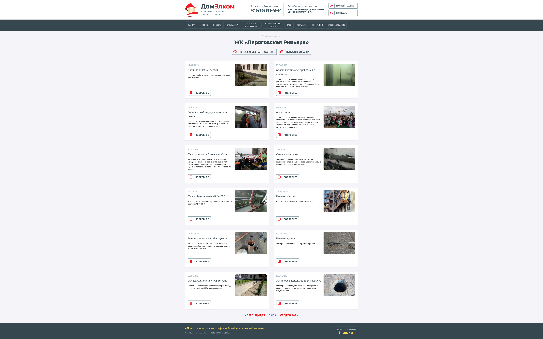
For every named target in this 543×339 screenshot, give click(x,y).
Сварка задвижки (287, 154)
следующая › (289, 315)
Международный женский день (207, 154)
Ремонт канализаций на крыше (207, 238)
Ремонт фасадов (286, 196)
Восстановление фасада (203, 70)
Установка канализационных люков (298, 280)
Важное (204, 25)
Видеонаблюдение (336, 25)
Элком (218, 6)
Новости (217, 25)
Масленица (283, 112)
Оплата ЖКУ (232, 25)
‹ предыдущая (255, 315)
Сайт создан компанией (346, 331)
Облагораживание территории (207, 280)
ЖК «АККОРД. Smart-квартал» (257, 52)
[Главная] (192, 9)
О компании (317, 25)
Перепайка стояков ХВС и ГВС (206, 196)
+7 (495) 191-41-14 (266, 10)
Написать (341, 13)
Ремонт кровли (286, 238)
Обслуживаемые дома (273, 25)
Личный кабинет (346, 6)
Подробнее (202, 93)
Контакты (301, 25)
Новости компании (297, 52)
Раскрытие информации (251, 25)
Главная (191, 25)
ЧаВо (289, 25)
